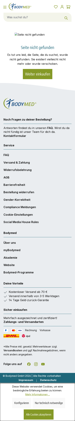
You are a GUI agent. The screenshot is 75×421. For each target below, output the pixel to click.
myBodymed (11, 250)
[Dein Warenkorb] (68, 6)
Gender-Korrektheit (16, 199)
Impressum (26, 380)
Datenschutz (48, 380)
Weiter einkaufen (37, 74)
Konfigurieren (21, 403)
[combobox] (32, 17)
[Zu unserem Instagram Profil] (35, 363)
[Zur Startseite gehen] (22, 7)
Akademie (10, 257)
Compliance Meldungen (19, 207)
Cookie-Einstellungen (18, 214)
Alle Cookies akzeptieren (38, 414)
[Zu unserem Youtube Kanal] (42, 363)
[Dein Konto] (62, 6)
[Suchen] (66, 17)
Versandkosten (12, 350)
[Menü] (5, 7)
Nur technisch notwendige (49, 403)
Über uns (9, 242)
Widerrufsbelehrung (17, 170)
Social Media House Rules (21, 222)
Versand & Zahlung (16, 162)
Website (9, 265)
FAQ (50, 128)
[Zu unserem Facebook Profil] (28, 363)
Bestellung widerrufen (18, 192)
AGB (6, 177)
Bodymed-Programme (18, 272)
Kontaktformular (14, 136)
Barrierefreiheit (14, 185)
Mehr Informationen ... (37, 394)
